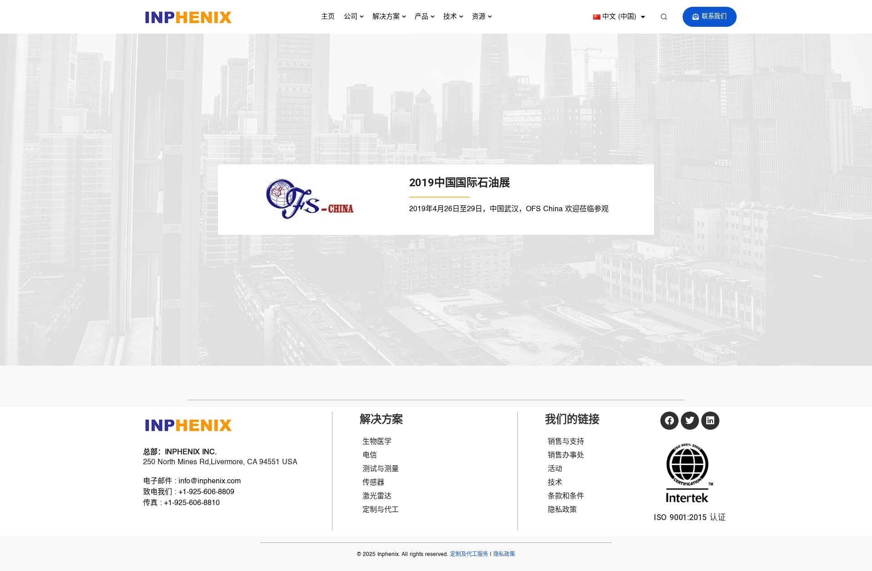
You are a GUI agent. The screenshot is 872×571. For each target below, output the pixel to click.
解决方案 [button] (386, 16)
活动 (555, 469)
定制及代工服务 (469, 554)
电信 (369, 455)
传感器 (373, 483)
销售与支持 (566, 442)
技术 (450, 16)
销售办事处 (566, 455)
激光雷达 (376, 496)
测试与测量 (380, 469)
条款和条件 (566, 496)
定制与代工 (380, 510)
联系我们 (714, 16)
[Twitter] (690, 421)
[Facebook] (669, 421)
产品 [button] (421, 16)
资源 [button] (479, 16)
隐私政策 (562, 510)
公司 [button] (350, 16)
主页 (328, 16)
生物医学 (376, 442)
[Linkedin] (710, 421)
